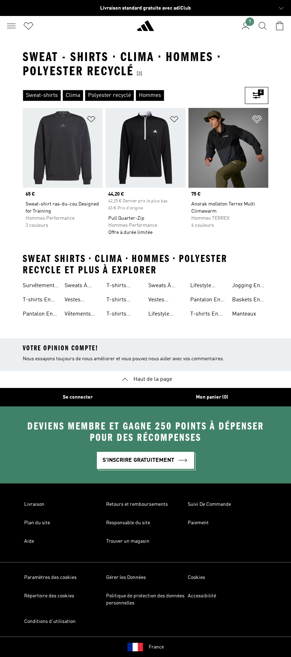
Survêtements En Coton (40, 286)
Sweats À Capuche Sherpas (76, 286)
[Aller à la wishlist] (28, 25)
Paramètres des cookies (50, 577)
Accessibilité (202, 595)
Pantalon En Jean (205, 300)
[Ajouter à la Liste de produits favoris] (91, 120)
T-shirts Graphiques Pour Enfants (122, 314)
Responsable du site (128, 522)
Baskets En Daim (246, 300)
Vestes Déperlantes (163, 300)
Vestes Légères (75, 300)
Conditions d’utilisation (50, 621)
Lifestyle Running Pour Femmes (207, 286)
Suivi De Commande (209, 504)
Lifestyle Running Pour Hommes (165, 314)
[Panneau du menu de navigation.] (11, 25)
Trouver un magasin (127, 541)
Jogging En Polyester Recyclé (246, 286)
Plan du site (37, 522)
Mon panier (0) (212, 397)
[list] (134, 95)
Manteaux (244, 314)
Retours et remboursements (137, 504)
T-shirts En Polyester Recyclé (204, 314)
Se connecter (78, 397)
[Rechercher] (262, 25)
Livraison (34, 504)
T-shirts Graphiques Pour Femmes (124, 300)
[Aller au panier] (279, 25)
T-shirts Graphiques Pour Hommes (124, 286)
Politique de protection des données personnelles (145, 599)
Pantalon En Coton (38, 314)
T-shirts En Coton (37, 300)
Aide (29, 541)
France (156, 647)
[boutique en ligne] (145, 28)
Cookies (196, 577)
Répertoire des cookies (49, 595)
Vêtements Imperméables (83, 314)
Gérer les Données (126, 577)
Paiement (198, 522)
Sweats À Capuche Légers (159, 286)
